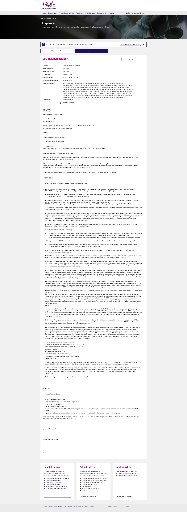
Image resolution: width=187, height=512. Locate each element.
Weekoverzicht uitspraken (125, 496)
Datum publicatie (48, 71)
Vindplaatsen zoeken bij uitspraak (56, 486)
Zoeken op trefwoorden (53, 480)
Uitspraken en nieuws (66, 13)
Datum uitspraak (48, 68)
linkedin (140, 507)
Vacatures (80, 506)
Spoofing (75, 506)
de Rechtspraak (90, 13)
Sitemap (50, 506)
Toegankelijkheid (67, 506)
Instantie (45, 65)
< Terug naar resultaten (91, 51)
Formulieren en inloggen (136, 13)
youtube (143, 507)
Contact (111, 13)
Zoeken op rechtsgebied (53, 484)
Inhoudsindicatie (48, 83)
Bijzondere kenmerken (50, 80)
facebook (135, 507)
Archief (86, 506)
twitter (132, 507)
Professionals (101, 13)
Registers (79, 13)
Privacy (55, 506)
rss (119, 507)
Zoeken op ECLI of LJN (53, 482)
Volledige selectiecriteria (88, 496)
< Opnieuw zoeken (57, 51)
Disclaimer (91, 506)
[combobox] (133, 59)
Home (44, 13)
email (122, 507)
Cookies (60, 506)
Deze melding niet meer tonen (130, 44)
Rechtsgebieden (48, 77)
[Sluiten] (143, 44)
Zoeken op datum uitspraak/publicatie (57, 478)
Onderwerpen (52, 13)
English (45, 506)
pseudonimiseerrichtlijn (84, 44)
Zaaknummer (47, 74)
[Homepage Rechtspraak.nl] (48, 5)
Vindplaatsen (47, 99)
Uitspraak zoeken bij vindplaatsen (56, 488)
